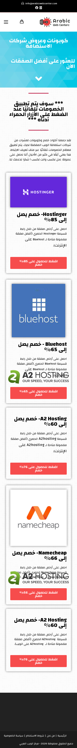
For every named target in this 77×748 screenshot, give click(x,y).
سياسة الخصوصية (13, 735)
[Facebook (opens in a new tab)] (36, 8)
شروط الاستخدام (35, 735)
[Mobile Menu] (7, 22)
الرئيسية (62, 735)
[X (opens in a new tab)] (40, 8)
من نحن (51, 735)
